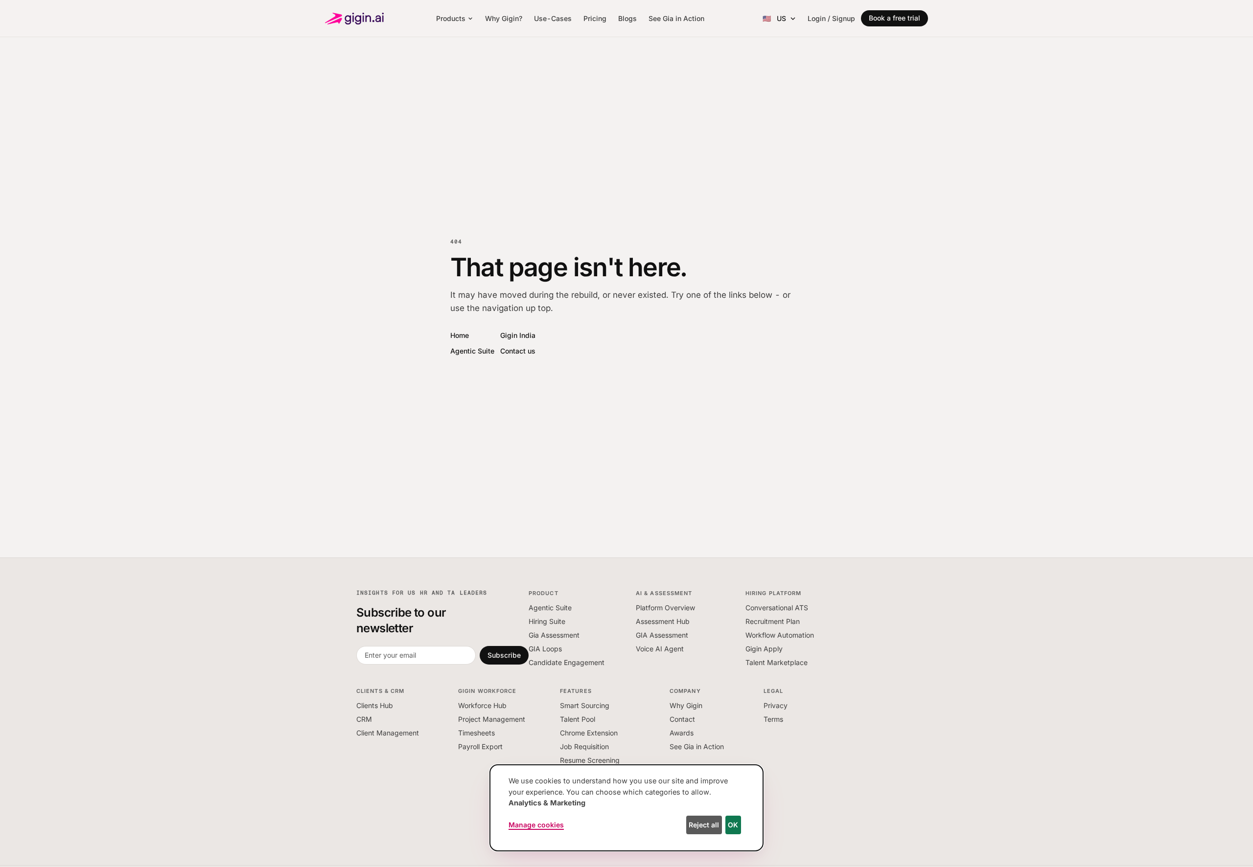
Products (450, 18)
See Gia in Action (676, 18)
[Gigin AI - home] (354, 18)
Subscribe (504, 655)
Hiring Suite (547, 621)
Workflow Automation (779, 635)
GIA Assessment (662, 635)
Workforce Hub (482, 705)
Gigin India (517, 335)
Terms (773, 719)
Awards (682, 733)
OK (733, 825)
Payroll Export (480, 746)
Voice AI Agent (660, 649)
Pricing (594, 18)
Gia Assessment (554, 635)
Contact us (517, 351)
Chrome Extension (589, 733)
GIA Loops (545, 649)
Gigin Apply (764, 649)
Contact (682, 719)
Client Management (387, 733)
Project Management (491, 719)
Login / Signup (831, 18)
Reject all (704, 825)
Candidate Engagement (566, 662)
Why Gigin (686, 705)
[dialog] (626, 807)
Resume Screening (590, 760)
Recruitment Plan (772, 621)
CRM (364, 719)
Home (459, 335)
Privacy (776, 705)
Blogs (627, 18)
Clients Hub (374, 705)
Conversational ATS (776, 607)
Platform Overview (665, 607)
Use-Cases (553, 18)
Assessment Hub (663, 621)
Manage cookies (536, 825)
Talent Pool (577, 719)
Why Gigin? (503, 18)
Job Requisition (584, 746)
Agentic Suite (472, 351)
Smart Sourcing (584, 705)
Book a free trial (894, 18)
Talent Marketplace (776, 662)
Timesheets (476, 733)
